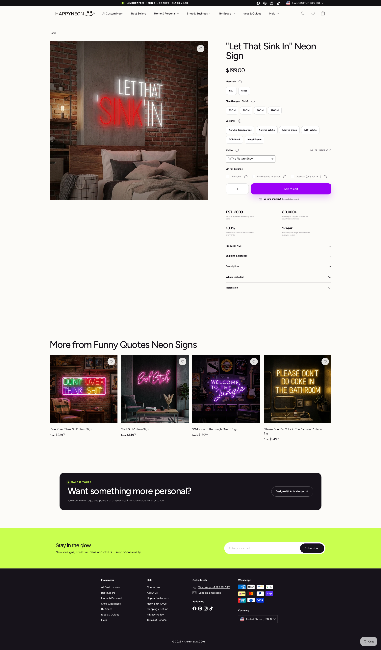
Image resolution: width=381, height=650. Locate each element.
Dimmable (238, 176)
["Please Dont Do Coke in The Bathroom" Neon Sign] (298, 400)
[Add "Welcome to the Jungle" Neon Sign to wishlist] (254, 361)
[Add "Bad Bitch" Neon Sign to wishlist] (182, 361)
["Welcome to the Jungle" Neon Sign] (226, 398)
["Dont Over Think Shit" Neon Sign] (83, 398)
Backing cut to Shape (271, 176)
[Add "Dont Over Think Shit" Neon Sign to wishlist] (111, 361)
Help (272, 13)
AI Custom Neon (112, 13)
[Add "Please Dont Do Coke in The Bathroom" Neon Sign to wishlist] (325, 361)
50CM (232, 110)
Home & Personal (165, 13)
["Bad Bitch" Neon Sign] (155, 398)
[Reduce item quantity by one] (230, 188)
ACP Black (234, 139)
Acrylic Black (289, 130)
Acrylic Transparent (240, 130)
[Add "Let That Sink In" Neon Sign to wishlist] (200, 48)
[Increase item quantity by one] (245, 188)
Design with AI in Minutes (290, 491)
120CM (275, 110)
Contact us (153, 587)
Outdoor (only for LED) (310, 176)
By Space (225, 13)
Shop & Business (197, 13)
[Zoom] (129, 120)
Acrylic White (267, 130)
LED (231, 90)
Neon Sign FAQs (156, 603)
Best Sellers (138, 13)
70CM (246, 110)
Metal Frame (254, 139)
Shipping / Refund (157, 609)
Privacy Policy (155, 614)
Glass (244, 90)
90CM (260, 110)
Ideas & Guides (252, 13)
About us (152, 592)
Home (53, 33)
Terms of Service (156, 619)
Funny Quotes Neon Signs (145, 344)
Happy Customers (157, 598)
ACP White (310, 130)
